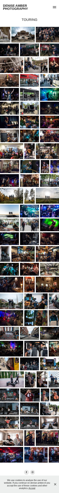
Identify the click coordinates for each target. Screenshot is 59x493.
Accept (32, 488)
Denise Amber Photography (15, 7)
